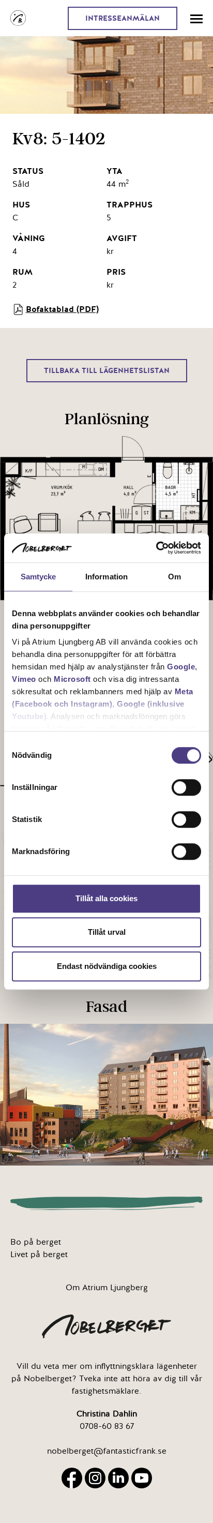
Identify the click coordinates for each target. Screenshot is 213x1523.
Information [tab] (106, 576)
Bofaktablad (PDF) (62, 309)
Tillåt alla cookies (106, 898)
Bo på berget (35, 1242)
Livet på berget (39, 1254)
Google (181, 666)
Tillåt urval (107, 932)
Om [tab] (174, 576)
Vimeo (24, 679)
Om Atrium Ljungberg (107, 1287)
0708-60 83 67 (107, 1426)
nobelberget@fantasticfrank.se (106, 1451)
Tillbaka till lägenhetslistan (107, 371)
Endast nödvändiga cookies (107, 966)
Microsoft (72, 679)
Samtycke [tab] (38, 576)
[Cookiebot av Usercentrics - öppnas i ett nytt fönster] (156, 548)
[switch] (186, 787)
